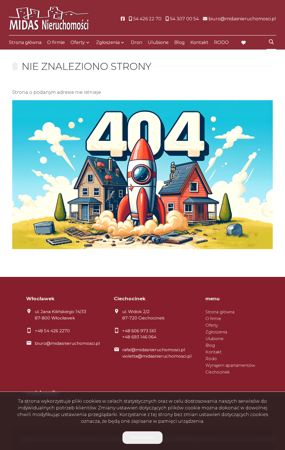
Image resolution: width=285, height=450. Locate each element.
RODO (221, 42)
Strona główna (25, 42)
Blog (179, 42)
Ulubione (158, 42)
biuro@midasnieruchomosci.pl (67, 343)
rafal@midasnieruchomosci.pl (153, 349)
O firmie (56, 42)
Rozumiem (142, 437)
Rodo (211, 358)
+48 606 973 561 (139, 330)
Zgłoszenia (216, 332)
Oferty (77, 42)
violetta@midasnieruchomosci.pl (156, 356)
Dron (136, 42)
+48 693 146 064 (139, 337)
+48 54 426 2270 (52, 330)
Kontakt (199, 42)
